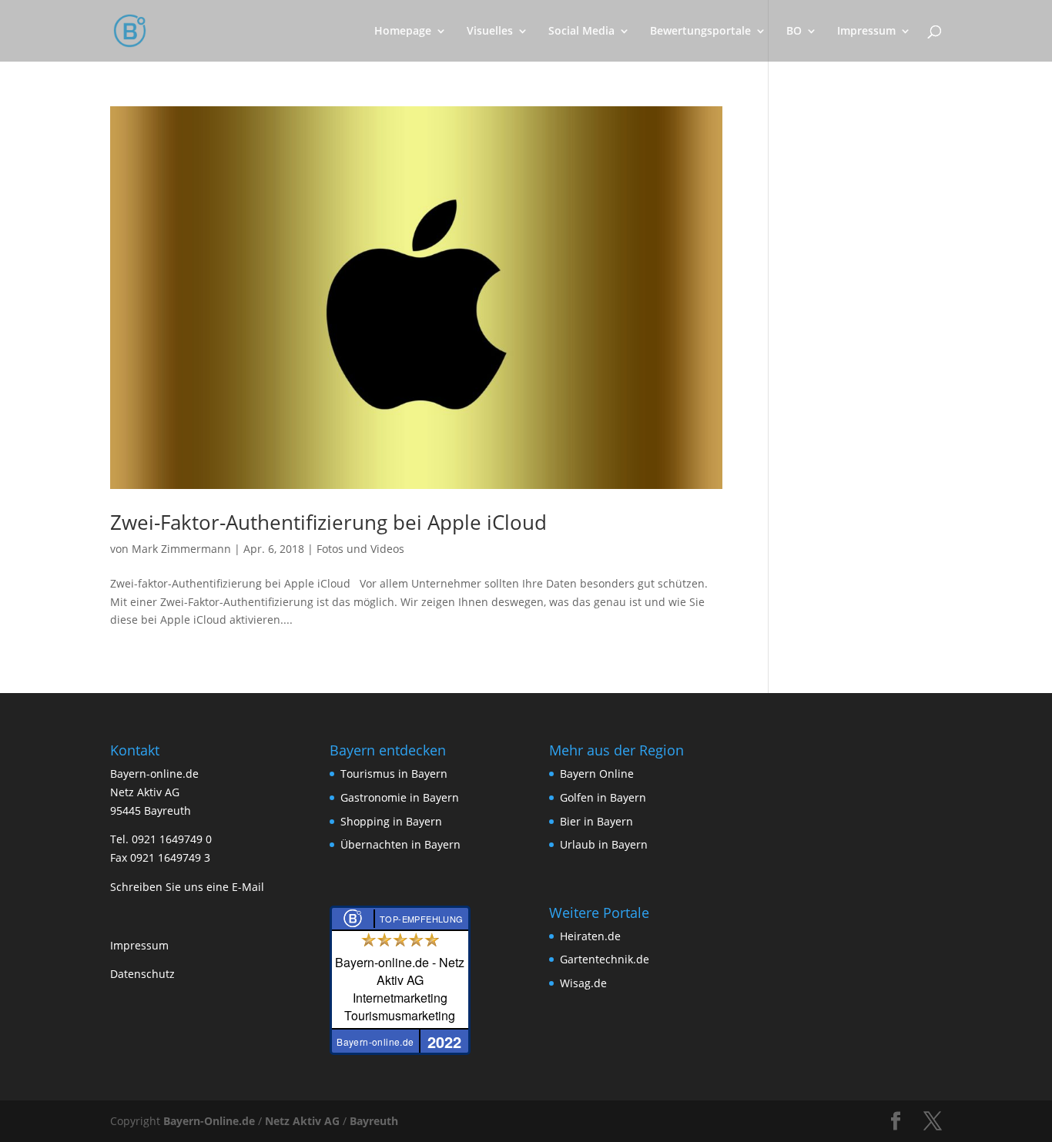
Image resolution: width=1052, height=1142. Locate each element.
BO (794, 31)
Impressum (866, 31)
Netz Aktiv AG (302, 1121)
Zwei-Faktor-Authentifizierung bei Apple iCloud (328, 522)
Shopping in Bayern (391, 821)
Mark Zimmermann (181, 548)
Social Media (581, 31)
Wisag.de (583, 983)
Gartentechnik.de (604, 959)
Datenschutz (142, 973)
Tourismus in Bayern (393, 773)
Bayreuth (374, 1121)
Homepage (402, 31)
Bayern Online (597, 773)
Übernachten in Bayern (400, 844)
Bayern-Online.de (209, 1121)
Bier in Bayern (596, 821)
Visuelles (490, 31)
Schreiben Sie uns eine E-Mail (187, 886)
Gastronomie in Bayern (399, 797)
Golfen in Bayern (603, 797)
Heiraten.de (590, 936)
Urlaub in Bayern (604, 844)
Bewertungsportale (700, 31)
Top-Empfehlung (422, 919)
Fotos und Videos (360, 548)
